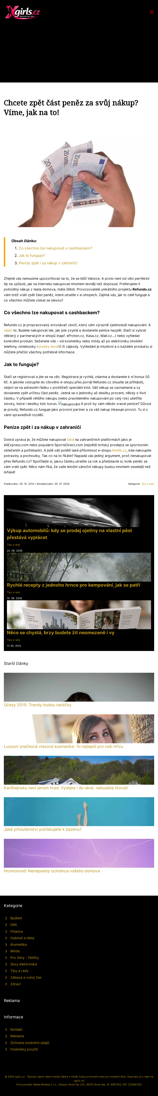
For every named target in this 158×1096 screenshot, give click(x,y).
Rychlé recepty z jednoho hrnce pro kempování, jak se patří (73, 585)
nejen (8, 330)
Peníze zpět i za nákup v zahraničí (48, 263)
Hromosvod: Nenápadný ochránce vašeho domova (52, 870)
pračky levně (49, 346)
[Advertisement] (79, 49)
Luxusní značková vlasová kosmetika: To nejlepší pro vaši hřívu (63, 746)
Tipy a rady (147, 483)
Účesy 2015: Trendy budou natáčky (37, 704)
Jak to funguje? (32, 255)
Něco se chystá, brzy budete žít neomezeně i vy (60, 632)
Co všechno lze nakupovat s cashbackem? (55, 248)
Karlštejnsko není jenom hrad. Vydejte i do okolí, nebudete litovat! (66, 787)
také (70, 440)
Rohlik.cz (119, 450)
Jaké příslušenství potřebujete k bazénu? (43, 829)
